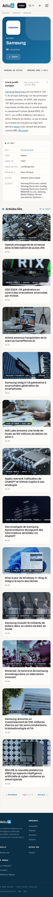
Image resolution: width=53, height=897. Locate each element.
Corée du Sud (27, 150)
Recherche (4, 852)
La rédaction (5, 865)
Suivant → (42, 795)
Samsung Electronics (15, 91)
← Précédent (11, 795)
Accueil (6, 13)
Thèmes (32, 830)
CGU (19, 891)
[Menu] (47, 5)
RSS (25, 891)
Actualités (33, 826)
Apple (17, 126)
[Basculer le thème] (39, 5)
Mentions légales (7, 874)
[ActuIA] (8, 5)
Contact (3, 870)
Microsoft (23, 130)
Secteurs (33, 835)
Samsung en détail (13, 70)
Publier (22, 5)
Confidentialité (7, 891)
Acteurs (16, 13)
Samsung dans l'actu (37, 70)
